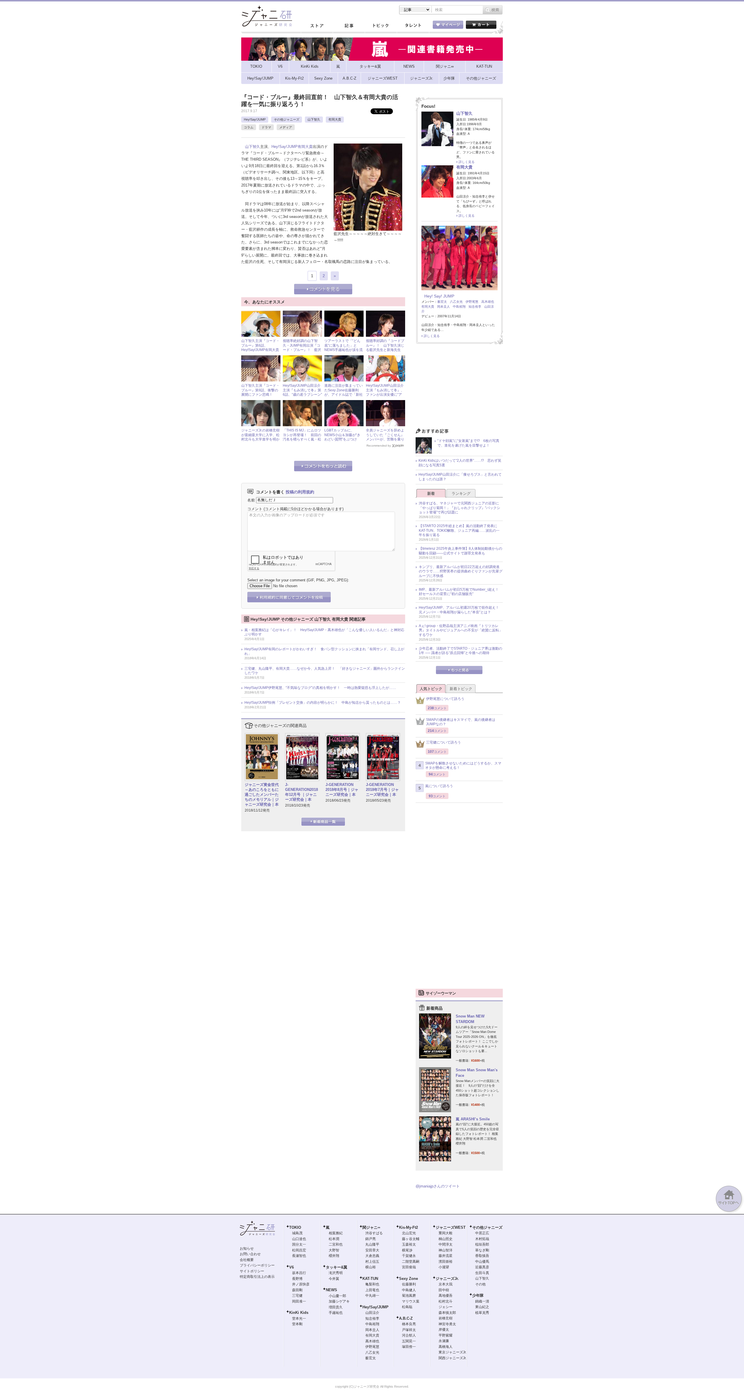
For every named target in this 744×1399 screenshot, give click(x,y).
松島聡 (407, 1307)
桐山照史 (446, 1239)
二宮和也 (336, 1244)
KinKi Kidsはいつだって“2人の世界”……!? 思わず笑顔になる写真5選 (460, 462)
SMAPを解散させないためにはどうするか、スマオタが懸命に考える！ (463, 765)
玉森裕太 (409, 1244)
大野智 (334, 1250)
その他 (480, 1284)
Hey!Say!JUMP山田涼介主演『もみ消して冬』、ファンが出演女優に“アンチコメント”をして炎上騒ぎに (385, 395)
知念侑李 (474, 306)
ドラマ (266, 127)
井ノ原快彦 (301, 1284)
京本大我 (446, 1284)
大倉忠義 (372, 1256)
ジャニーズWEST (451, 1227)
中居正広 (482, 1233)
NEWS (331, 1290)
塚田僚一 (409, 1347)
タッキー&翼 (336, 1267)
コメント (254, 509)
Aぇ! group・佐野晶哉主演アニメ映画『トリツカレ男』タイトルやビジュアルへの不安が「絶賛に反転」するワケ (460, 630)
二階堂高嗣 (410, 1262)
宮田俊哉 (409, 1267)
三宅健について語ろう (443, 742)
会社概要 (247, 1260)
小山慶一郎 (337, 1296)
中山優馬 (482, 1262)
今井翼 (334, 1279)
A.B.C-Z (406, 1318)
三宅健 (297, 1296)
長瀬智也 (299, 1256)
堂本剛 (297, 1324)
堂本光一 (299, 1318)
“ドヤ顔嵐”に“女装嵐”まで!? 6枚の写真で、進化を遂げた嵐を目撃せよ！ (468, 443)
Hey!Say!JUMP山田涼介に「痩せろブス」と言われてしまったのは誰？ (460, 476)
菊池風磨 (409, 1296)
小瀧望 (444, 1267)
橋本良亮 (409, 1324)
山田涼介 (372, 1313)
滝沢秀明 (336, 1273)
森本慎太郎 (447, 1313)
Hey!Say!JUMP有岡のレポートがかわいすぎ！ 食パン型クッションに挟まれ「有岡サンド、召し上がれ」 (324, 651)
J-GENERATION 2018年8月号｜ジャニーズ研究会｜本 (342, 789)
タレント (413, 26)
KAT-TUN (370, 1278)
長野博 (297, 1279)
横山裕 (370, 1267)
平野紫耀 (446, 1335)
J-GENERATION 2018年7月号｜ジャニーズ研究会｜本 (382, 789)
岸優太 (444, 1330)
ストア (317, 26)
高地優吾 (446, 1296)
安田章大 (372, 1250)
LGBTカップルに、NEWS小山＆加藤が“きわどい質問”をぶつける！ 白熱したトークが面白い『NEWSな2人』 (343, 439)
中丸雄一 (372, 1296)
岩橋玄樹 (446, 1318)
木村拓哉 (482, 1239)
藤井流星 (446, 1256)
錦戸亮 (370, 1239)
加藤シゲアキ (339, 1301)
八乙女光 (456, 301)
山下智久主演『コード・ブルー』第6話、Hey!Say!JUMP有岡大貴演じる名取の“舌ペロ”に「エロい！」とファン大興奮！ (260, 352)
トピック (381, 26)
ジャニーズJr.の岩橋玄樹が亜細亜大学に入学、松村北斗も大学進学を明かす (260, 437)
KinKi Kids (298, 1312)
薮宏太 (442, 301)
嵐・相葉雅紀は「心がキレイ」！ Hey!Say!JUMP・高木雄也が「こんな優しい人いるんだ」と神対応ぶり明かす (324, 632)
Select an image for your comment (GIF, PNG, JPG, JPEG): (298, 580)
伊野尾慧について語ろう (445, 699)
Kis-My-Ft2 (408, 1227)
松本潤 (334, 1239)
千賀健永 (409, 1256)
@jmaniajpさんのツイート (438, 1186)
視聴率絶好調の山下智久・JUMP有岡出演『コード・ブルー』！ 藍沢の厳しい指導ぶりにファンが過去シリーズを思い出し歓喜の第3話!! (302, 352)
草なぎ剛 (482, 1250)
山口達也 (299, 1239)
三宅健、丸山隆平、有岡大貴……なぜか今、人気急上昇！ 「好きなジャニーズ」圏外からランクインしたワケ (324, 671)
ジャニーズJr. (447, 1278)
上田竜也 (372, 1290)
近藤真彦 (482, 1267)
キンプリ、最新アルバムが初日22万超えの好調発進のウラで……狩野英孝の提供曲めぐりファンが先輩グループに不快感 (460, 571)
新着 (431, 493)
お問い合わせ (250, 1254)
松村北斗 (446, 1301)
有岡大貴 (334, 119)
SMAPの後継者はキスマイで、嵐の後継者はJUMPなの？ (460, 722)
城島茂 (297, 1233)
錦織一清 (482, 1301)
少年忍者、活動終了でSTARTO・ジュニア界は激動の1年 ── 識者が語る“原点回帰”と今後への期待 (460, 650)
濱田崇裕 (446, 1262)
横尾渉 (407, 1250)
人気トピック (431, 689)
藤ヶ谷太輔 (410, 1239)
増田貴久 (336, 1307)
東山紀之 (482, 1307)
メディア (285, 127)
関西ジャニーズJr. (452, 1358)
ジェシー (446, 1307)
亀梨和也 (372, 1284)
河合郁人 (409, 1335)
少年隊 (478, 1295)
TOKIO (295, 1227)
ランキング (461, 493)
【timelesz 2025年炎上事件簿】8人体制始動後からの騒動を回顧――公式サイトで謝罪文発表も (460, 551)
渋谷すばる (374, 1233)
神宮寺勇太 (447, 1324)
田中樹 (444, 1290)
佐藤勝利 (409, 1284)
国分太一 (299, 1244)
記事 (349, 26)
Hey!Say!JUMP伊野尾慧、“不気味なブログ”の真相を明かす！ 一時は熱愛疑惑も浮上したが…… (320, 688)
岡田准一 (299, 1301)
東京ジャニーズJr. (452, 1352)
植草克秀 (482, 1313)
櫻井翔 (334, 1256)
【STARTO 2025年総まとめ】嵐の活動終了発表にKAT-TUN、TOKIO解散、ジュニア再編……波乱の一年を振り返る (459, 530)
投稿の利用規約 (300, 492)
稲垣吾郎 (482, 1244)
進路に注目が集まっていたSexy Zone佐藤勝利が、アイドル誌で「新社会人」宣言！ (343, 392)
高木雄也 (487, 301)
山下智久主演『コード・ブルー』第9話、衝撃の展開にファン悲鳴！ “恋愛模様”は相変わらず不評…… (260, 395)
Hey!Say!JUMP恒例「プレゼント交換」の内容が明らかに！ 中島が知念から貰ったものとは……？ (322, 703)
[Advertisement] (459, 387)
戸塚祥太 (409, 1330)
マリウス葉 (410, 1301)
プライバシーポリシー (257, 1265)
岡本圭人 (443, 306)
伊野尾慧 (472, 301)
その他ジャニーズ (286, 119)
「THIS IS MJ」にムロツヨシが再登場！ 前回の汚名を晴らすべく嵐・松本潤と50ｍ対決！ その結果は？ (302, 439)
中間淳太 (446, 1244)
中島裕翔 (459, 306)
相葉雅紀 (336, 1233)
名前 (251, 500)
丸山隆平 (372, 1244)
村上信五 (372, 1262)
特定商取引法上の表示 (257, 1277)
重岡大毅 (446, 1233)
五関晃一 (409, 1341)
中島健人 (409, 1290)
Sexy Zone (408, 1278)
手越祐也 (336, 1313)
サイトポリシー (252, 1271)
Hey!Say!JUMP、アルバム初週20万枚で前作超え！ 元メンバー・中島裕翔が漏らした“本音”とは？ (460, 610)
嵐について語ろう (439, 786)
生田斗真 (482, 1273)
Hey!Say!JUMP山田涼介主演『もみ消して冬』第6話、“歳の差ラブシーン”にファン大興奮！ (302, 392)
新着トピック (461, 689)
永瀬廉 (444, 1341)
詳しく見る (467, 162)
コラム (248, 127)
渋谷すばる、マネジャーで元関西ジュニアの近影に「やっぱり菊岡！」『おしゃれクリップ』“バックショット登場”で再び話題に (459, 507)
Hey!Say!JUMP (255, 119)
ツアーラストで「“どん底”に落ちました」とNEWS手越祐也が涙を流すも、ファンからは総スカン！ (343, 350)
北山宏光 (409, 1233)
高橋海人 (446, 1347)
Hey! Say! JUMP (439, 296)
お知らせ (247, 1248)
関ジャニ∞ (371, 1227)
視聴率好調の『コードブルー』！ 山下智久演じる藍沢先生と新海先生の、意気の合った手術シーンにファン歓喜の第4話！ (385, 352)
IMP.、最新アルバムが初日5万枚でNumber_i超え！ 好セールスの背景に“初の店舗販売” (460, 591)
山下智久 (313, 119)
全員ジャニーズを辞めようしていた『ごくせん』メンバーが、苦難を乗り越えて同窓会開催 (385, 437)
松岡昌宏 (299, 1250)
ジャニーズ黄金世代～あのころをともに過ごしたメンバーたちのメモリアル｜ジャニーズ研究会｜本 (262, 794)
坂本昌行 (299, 1273)
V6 (291, 1267)
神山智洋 (446, 1250)
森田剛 (297, 1290)
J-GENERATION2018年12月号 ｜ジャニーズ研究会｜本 (301, 792)
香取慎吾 (482, 1256)
